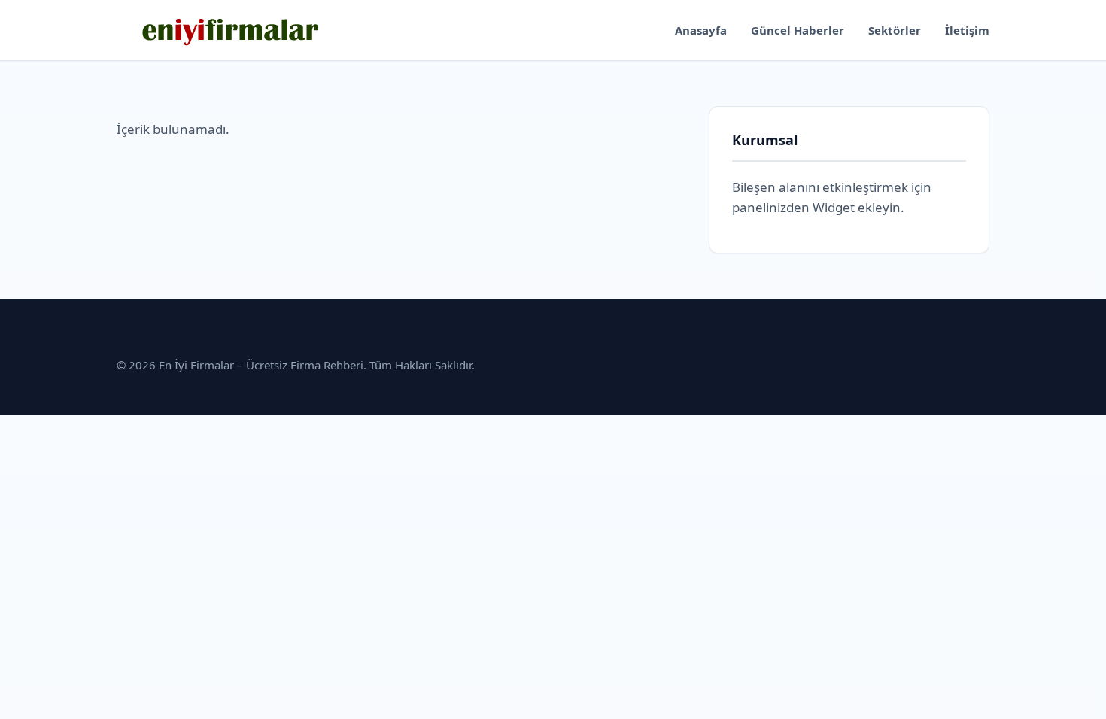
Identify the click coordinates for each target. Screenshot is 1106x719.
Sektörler (894, 30)
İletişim (967, 30)
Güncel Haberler (797, 30)
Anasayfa (701, 30)
